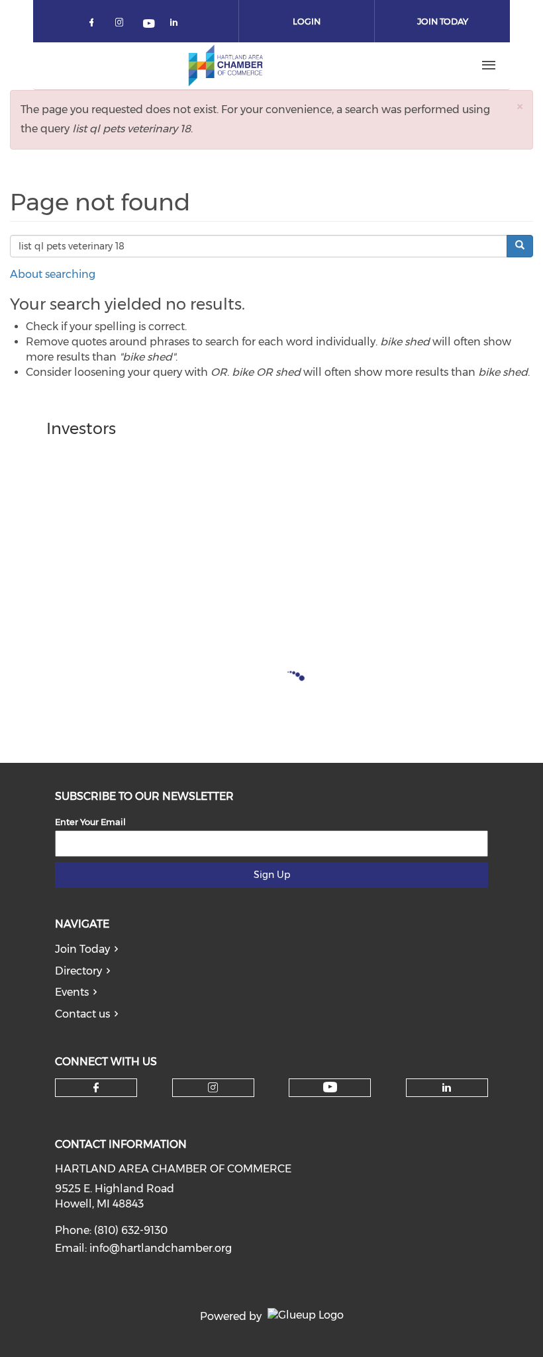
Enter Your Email (90, 821)
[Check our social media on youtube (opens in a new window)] (150, 25)
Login (307, 21)
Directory (78, 971)
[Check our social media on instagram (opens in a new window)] (122, 25)
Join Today (442, 21)
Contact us (82, 1014)
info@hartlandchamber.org (160, 1248)
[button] (520, 106)
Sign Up (272, 875)
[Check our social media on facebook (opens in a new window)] (94, 25)
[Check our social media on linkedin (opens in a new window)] (177, 25)
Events (72, 992)
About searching (52, 274)
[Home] (226, 65)
